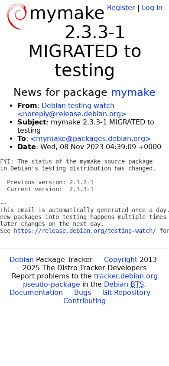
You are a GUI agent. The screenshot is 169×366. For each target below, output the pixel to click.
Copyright (120, 259)
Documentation (36, 292)
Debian (22, 259)
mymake (133, 92)
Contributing (84, 301)
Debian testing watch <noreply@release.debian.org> (72, 109)
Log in (152, 7)
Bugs (82, 292)
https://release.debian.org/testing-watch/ (85, 230)
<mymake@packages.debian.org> (90, 138)
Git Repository (126, 292)
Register (121, 7)
